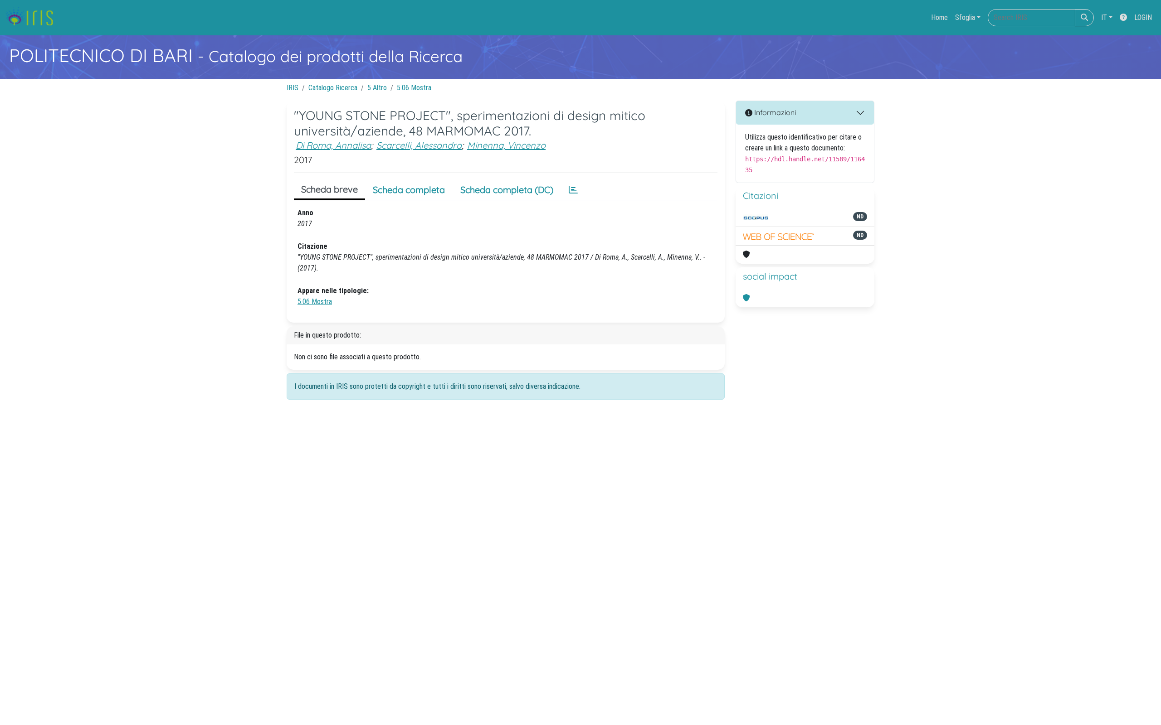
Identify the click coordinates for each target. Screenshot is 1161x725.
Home (939, 17)
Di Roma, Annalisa (333, 145)
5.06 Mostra (414, 87)
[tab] (573, 189)
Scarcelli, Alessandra (419, 145)
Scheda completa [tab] (409, 189)
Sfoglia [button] (965, 17)
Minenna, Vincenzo (506, 145)
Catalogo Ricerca (332, 87)
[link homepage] (32, 17)
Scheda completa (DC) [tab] (506, 189)
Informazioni (774, 112)
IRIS (292, 87)
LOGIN (1143, 17)
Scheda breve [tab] (329, 189)
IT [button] (1104, 17)
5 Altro (377, 87)
